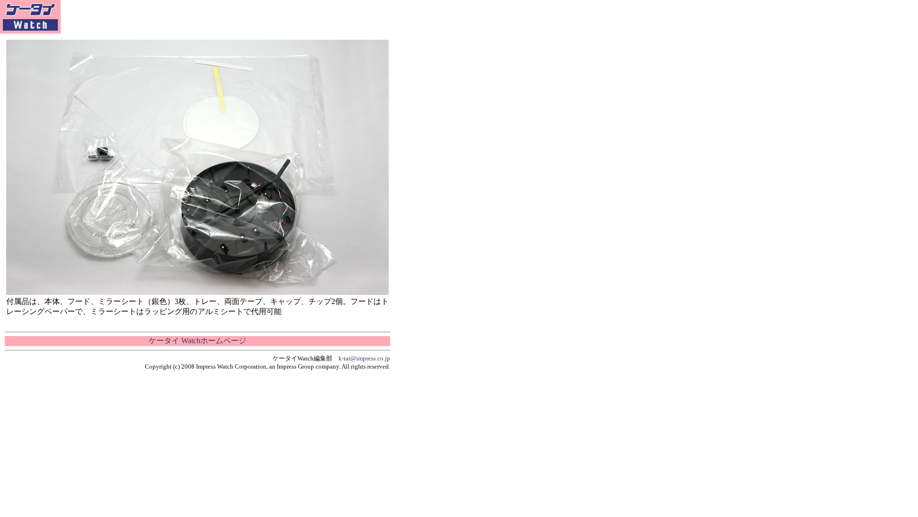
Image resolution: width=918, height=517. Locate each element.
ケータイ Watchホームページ (197, 341)
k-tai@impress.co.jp (364, 358)
